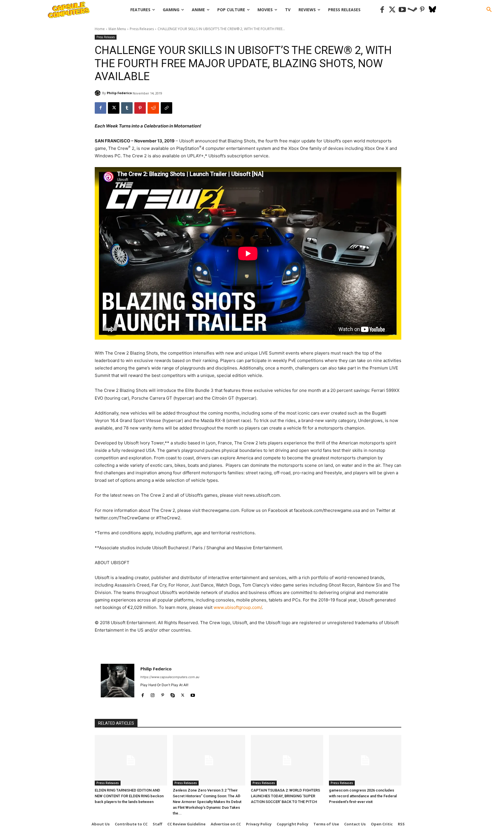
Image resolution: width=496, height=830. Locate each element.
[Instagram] (152, 694)
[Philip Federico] (98, 93)
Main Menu (117, 28)
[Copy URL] (166, 108)
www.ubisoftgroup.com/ (238, 607)
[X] (113, 108)
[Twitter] (392, 9)
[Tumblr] (127, 108)
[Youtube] (402, 9)
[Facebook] (382, 9)
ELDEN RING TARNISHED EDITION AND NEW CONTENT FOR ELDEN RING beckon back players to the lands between (129, 796)
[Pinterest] (422, 9)
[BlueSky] (432, 9)
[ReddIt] (153, 108)
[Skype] (172, 694)
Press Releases (142, 28)
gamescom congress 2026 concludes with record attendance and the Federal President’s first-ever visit (363, 796)
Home (100, 28)
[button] (489, 10)
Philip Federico (119, 93)
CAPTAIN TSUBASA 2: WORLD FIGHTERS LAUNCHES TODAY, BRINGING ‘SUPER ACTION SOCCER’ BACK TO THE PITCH (285, 796)
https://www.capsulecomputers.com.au (169, 677)
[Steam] (412, 9)
